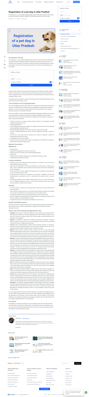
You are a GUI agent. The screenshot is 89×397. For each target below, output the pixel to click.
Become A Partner (68, 371)
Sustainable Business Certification (33, 384)
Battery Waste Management (13, 377)
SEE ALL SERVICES (44, 388)
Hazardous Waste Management (14, 375)
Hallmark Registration (50, 371)
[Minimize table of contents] (79, 30)
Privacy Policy (54, 394)
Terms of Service (61, 394)
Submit (69, 21)
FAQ (45, 394)
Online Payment (68, 384)
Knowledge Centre (69, 376)
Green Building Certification (32, 375)
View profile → (18, 327)
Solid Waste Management (12, 379)
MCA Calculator (68, 382)
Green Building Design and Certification (34, 382)
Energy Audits (29, 379)
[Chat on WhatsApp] (86, 392)
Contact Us (67, 373)
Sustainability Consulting (12, 386)
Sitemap (49, 394)
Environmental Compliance (27, 1)
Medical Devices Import (50, 380)
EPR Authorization (11, 384)
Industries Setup (59, 1)
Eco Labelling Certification (32, 377)
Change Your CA (68, 378)
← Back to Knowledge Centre (13, 357)
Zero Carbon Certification (32, 373)
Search (68, 1)
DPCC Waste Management (13, 382)
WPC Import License (50, 384)
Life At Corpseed (68, 380)
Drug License (48, 382)
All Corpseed (76, 1)
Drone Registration (49, 378)
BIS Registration (49, 376)
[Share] (4, 56)
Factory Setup (39, 1)
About (18, 1)
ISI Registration (49, 373)
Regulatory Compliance (49, 1)
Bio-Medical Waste (11, 373)
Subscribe (78, 363)
